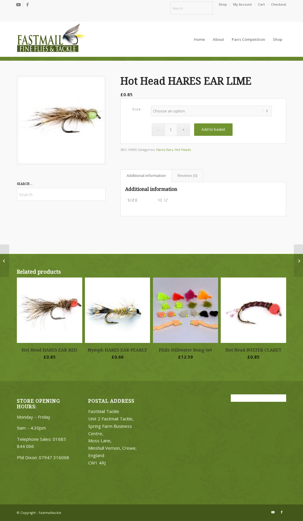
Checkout (278, 4)
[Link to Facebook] (27, 4)
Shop (223, 4)
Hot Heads (183, 149)
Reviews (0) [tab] (187, 175)
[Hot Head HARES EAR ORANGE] (298, 260)
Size (136, 109)
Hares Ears (164, 149)
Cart (261, 4)
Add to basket (213, 129)
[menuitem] (223, 4)
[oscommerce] (51, 39)
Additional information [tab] (146, 175)
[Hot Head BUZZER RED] (4, 260)
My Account (242, 4)
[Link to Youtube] (18, 4)
